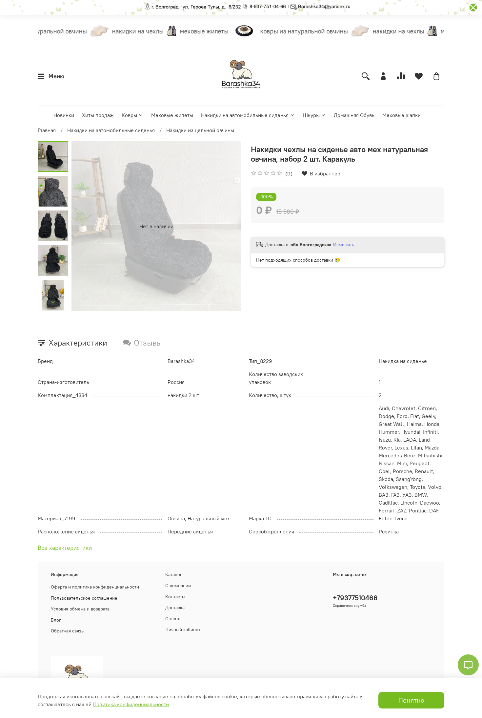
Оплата (172, 619)
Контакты (175, 597)
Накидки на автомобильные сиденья (245, 115)
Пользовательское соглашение (84, 598)
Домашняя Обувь (354, 115)
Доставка (175, 607)
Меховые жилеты (172, 115)
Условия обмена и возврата (80, 609)
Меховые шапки (401, 115)
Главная (47, 130)
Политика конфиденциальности (131, 704)
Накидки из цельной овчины (200, 130)
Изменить (343, 245)
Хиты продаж (98, 115)
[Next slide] (53, 302)
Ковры (129, 115)
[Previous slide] (84, 226)
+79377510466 (355, 597)
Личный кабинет (182, 629)
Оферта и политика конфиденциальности (95, 587)
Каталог (173, 574)
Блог (56, 620)
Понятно (411, 700)
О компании (178, 585)
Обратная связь (67, 631)
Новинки (63, 115)
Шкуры (311, 115)
